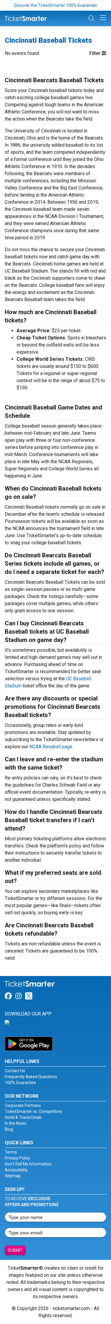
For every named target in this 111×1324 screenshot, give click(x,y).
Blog (9, 1129)
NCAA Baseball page (50, 746)
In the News (15, 1123)
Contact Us (15, 1070)
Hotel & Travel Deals (23, 1117)
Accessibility (16, 1170)
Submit (15, 1250)
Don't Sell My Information (28, 1164)
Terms (11, 1152)
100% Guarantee (20, 1082)
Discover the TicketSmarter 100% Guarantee (55, 5)
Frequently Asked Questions (31, 1076)
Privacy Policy (17, 1158)
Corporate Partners (23, 1105)
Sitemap (13, 1175)
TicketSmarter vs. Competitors (33, 1111)
